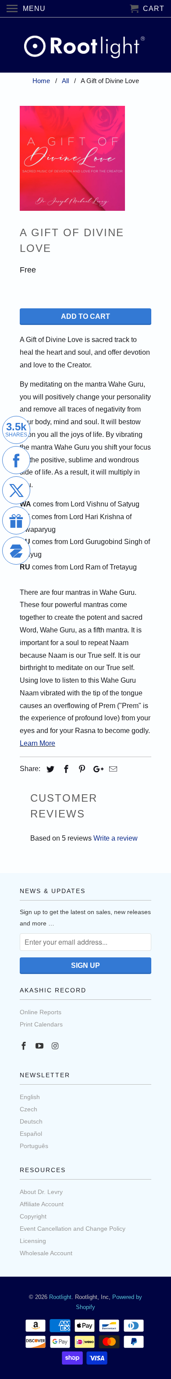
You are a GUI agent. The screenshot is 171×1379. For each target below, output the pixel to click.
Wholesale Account (46, 1253)
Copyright (33, 1216)
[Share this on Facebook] (65, 769)
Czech (28, 1109)
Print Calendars (41, 1024)
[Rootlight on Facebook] (24, 1046)
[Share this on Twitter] (49, 769)
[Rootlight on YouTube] (40, 1046)
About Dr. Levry (41, 1191)
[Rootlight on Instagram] (56, 1046)
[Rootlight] (85, 45)
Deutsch (31, 1121)
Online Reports (40, 1012)
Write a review (115, 838)
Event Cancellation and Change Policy (72, 1228)
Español (31, 1133)
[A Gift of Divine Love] (72, 158)
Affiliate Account (42, 1204)
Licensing (33, 1240)
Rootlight (60, 1297)
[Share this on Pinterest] (81, 769)
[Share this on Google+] (96, 769)
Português (34, 1145)
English (30, 1096)
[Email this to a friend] (112, 769)
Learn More (37, 743)
